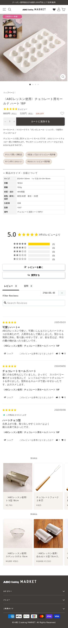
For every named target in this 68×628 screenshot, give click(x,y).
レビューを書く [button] (35, 267)
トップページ (9, 93)
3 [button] (36, 85)
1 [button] (30, 84)
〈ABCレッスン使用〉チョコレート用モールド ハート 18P (31, 345)
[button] (58, 353)
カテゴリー (7, 591)
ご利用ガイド (8, 608)
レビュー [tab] (8, 285)
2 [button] (33, 85)
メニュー (6, 600)
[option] (34, 2)
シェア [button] (10, 353)
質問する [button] (35, 275)
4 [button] (38, 85)
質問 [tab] (26, 285)
